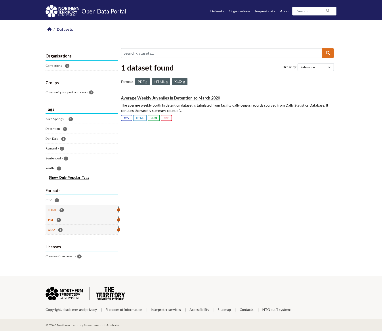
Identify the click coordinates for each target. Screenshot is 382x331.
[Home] (49, 29)
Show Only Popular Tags (69, 177)
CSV (126, 118)
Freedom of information (123, 309)
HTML (140, 118)
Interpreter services (166, 309)
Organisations (239, 11)
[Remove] (146, 82)
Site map (224, 309)
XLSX (154, 118)
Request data (265, 11)
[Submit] (328, 53)
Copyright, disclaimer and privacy (71, 309)
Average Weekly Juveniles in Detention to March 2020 (170, 98)
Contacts (247, 309)
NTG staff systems (276, 309)
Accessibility (199, 309)
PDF (166, 118)
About (285, 11)
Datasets (217, 11)
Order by (289, 67)
